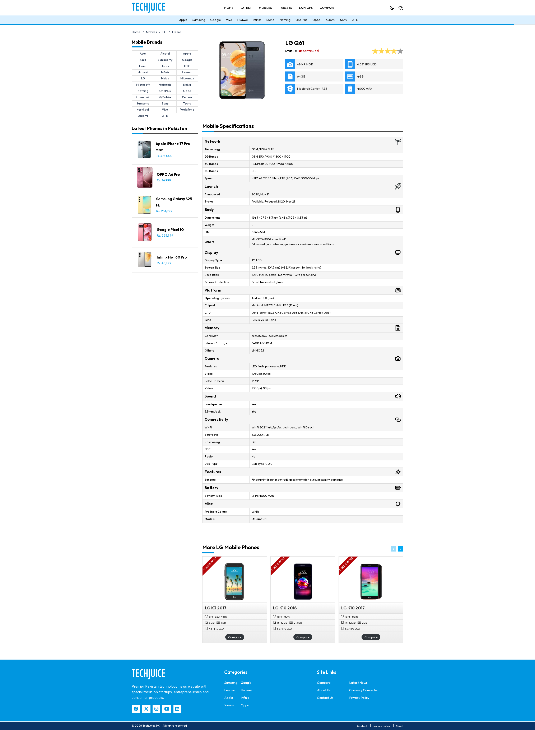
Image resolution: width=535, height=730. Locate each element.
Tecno (270, 20)
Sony (343, 20)
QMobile (165, 97)
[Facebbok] (136, 709)
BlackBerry (165, 60)
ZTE (355, 20)
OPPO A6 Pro (168, 174)
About (399, 725)
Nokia (187, 85)
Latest (246, 8)
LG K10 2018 (285, 607)
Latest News (358, 682)
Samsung (198, 20)
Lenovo (187, 72)
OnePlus (301, 20)
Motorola (165, 85)
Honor (165, 66)
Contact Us (325, 698)
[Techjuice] (150, 8)
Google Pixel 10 (170, 229)
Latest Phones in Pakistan (159, 128)
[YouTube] (166, 709)
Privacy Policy (359, 698)
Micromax (187, 78)
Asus (143, 60)
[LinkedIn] (177, 709)
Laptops (306, 8)
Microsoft (143, 85)
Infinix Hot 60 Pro (172, 257)
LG (164, 32)
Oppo (316, 20)
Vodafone (187, 109)
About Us (324, 690)
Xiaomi (330, 20)
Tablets (285, 8)
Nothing (284, 20)
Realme (187, 97)
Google (215, 20)
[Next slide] (400, 549)
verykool (143, 109)
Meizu (165, 78)
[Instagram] (156, 709)
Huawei (242, 20)
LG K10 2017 (353, 607)
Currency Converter (363, 690)
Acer (143, 53)
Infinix (257, 20)
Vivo (229, 20)
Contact (362, 725)
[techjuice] (148, 674)
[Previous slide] (393, 549)
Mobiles (265, 8)
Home (228, 8)
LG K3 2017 (215, 607)
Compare (327, 8)
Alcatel (165, 53)
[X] (146, 709)
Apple (183, 20)
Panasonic (143, 97)
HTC (187, 66)
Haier (143, 66)
